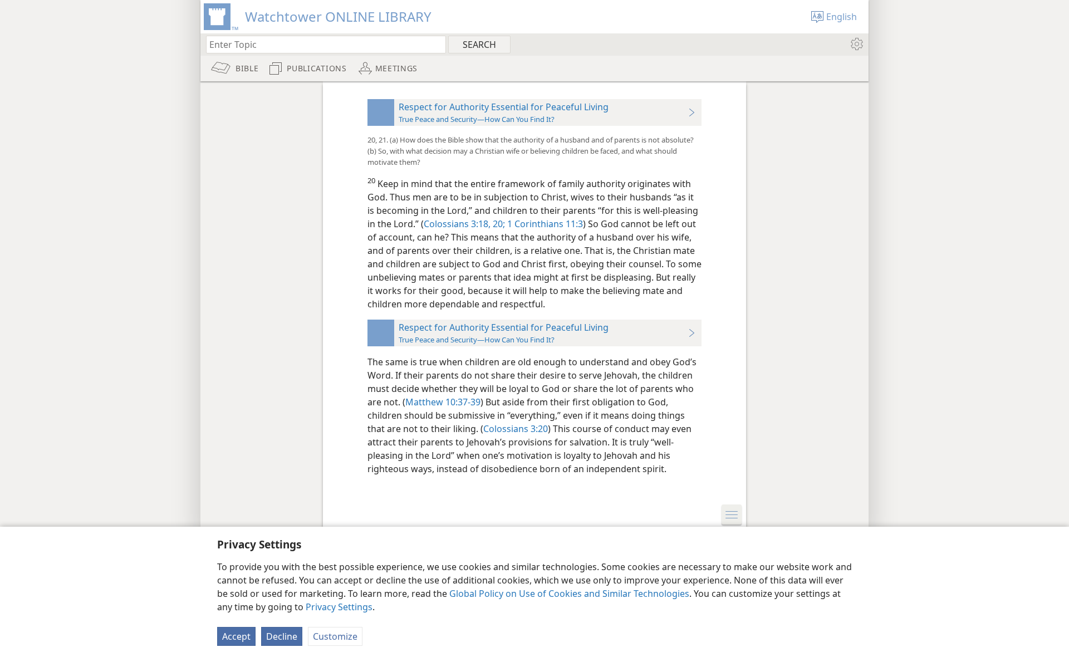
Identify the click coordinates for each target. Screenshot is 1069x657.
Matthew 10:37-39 (442, 402)
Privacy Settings (339, 607)
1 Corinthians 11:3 (544, 224)
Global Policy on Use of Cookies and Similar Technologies (569, 593)
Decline (281, 636)
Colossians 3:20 (515, 429)
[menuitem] (856, 44)
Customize (335, 636)
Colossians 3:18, (457, 224)
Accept (236, 636)
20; (498, 224)
